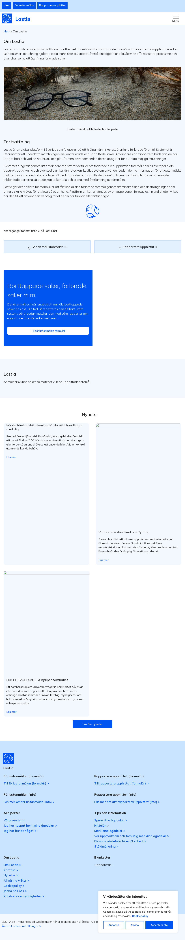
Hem (6, 5)
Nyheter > (11, 875)
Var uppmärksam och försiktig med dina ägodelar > (131, 836)
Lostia (22, 19)
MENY (175, 21)
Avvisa (135, 924)
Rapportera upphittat (52, 5)
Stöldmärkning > (106, 846)
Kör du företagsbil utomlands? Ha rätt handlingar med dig (44, 427)
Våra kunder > (14, 820)
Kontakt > (11, 870)
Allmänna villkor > (16, 880)
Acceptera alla (159, 924)
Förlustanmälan (24, 5)
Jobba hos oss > (15, 891)
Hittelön (100, 825)
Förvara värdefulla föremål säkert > (120, 841)
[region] (138, 912)
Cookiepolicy (140, 915)
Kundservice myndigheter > (24, 896)
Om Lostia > (12, 865)
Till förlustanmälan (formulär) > (26, 783)
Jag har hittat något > (20, 831)
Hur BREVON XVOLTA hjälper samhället (37, 680)
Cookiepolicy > (14, 886)
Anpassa (113, 924)
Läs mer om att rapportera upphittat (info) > (127, 802)
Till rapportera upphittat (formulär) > (121, 783)
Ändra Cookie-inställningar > (21, 926)
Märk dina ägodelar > (109, 831)
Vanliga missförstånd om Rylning (123, 532)
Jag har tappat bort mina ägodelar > (30, 825)
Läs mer (11, 457)
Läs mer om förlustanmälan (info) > (29, 802)
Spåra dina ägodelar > (110, 820)
